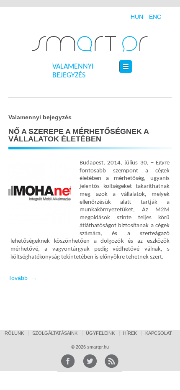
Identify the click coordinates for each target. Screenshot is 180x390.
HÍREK (130, 333)
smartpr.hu (97, 346)
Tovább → (22, 278)
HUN (137, 16)
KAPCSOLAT (158, 333)
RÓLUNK (14, 333)
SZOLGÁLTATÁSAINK (54, 333)
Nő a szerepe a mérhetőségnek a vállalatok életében (78, 135)
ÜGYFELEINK (100, 333)
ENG (155, 16)
